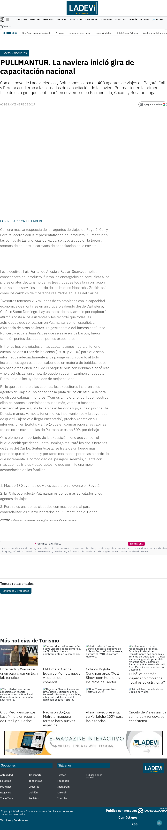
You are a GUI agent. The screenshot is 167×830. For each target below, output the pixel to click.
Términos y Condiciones (14, 820)
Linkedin (62, 792)
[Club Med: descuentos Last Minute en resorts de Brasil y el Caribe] (19, 698)
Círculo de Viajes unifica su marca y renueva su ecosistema (147, 716)
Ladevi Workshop (103, 33)
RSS (134, 824)
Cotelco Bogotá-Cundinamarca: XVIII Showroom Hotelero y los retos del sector (103, 675)
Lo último (35, 19)
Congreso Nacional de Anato (36, 33)
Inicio (6, 53)
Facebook (63, 780)
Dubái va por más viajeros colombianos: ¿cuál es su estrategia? (147, 678)
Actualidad (21, 19)
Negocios (62, 19)
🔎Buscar (157, 19)
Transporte (91, 19)
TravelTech (76, 19)
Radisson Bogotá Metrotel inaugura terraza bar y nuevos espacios (59, 718)
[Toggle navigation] (7, 19)
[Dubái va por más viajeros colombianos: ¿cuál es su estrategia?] (148, 658)
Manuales (48, 19)
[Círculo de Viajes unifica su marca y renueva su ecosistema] (148, 698)
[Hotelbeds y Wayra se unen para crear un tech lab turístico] (19, 655)
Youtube (62, 798)
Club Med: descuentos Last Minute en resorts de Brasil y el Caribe (18, 716)
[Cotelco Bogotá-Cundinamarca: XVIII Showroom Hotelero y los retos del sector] (105, 655)
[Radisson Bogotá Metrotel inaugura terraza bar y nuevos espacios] (62, 698)
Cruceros (120, 19)
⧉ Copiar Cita (136, 544)
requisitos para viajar (79, 33)
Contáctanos (127, 817)
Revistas (145, 19)
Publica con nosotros (121, 810)
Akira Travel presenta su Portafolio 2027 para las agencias (104, 716)
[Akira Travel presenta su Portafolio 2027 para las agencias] (105, 698)
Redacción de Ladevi (24, 221)
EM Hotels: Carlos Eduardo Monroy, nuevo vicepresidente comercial (61, 675)
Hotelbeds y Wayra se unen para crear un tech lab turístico (19, 673)
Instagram (63, 786)
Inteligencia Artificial (127, 33)
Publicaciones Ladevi (94, 776)
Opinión (133, 19)
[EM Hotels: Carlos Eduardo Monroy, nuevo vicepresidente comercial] (62, 655)
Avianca (60, 33)
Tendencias (106, 19)
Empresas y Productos (16, 590)
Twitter (61, 774)
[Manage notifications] (159, 822)
